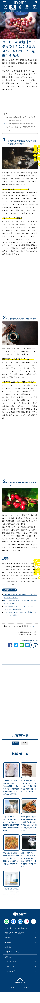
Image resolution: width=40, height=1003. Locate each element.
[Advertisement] (20, 686)
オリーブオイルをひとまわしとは (17, 928)
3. (7, 127)
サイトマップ (10, 971)
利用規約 (8, 947)
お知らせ (8, 957)
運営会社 (8, 937)
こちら (31, 626)
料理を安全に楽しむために (14, 933)
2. (7, 124)
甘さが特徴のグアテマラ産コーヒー (21, 124)
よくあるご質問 (10, 962)
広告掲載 (8, 942)
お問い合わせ (10, 966)
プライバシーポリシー (13, 952)
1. (7, 117)
